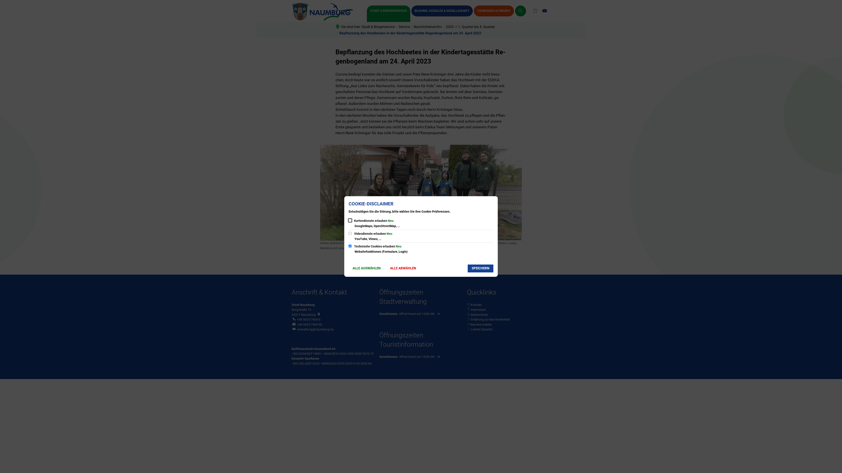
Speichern (480, 268)
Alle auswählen (367, 268)
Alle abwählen (403, 268)
